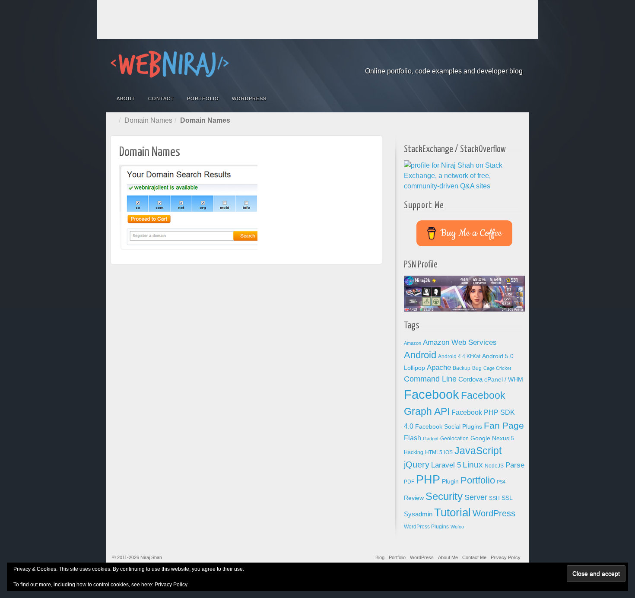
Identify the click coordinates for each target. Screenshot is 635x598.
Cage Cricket (497, 368)
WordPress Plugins (426, 527)
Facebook (458, 59)
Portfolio (203, 98)
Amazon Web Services (460, 342)
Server (475, 497)
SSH (494, 498)
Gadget (430, 438)
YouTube (516, 59)
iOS (448, 452)
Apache (439, 367)
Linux (473, 464)
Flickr (470, 59)
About (126, 98)
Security (444, 496)
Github (481, 59)
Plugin (450, 481)
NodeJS (494, 466)
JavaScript (478, 450)
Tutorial (452, 512)
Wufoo (457, 526)
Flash (412, 438)
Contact (161, 98)
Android (420, 355)
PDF (409, 482)
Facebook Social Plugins (448, 426)
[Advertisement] (317, 19)
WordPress (249, 98)
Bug (477, 368)
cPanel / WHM (503, 379)
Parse (514, 465)
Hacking (413, 452)
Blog (379, 557)
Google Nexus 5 (492, 438)
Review (414, 498)
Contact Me (474, 557)
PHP (428, 479)
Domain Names (148, 120)
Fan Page (504, 425)
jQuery (416, 464)
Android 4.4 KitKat (459, 356)
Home (114, 120)
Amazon (412, 343)
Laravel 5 (446, 465)
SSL (507, 498)
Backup (461, 368)
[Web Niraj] (317, 64)
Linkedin (493, 59)
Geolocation (454, 439)
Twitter (505, 59)
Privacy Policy (506, 557)
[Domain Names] (188, 207)
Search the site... (517, 98)
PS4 (501, 481)
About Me (448, 557)
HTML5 (433, 452)
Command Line (430, 379)
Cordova (470, 379)
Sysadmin (418, 514)
